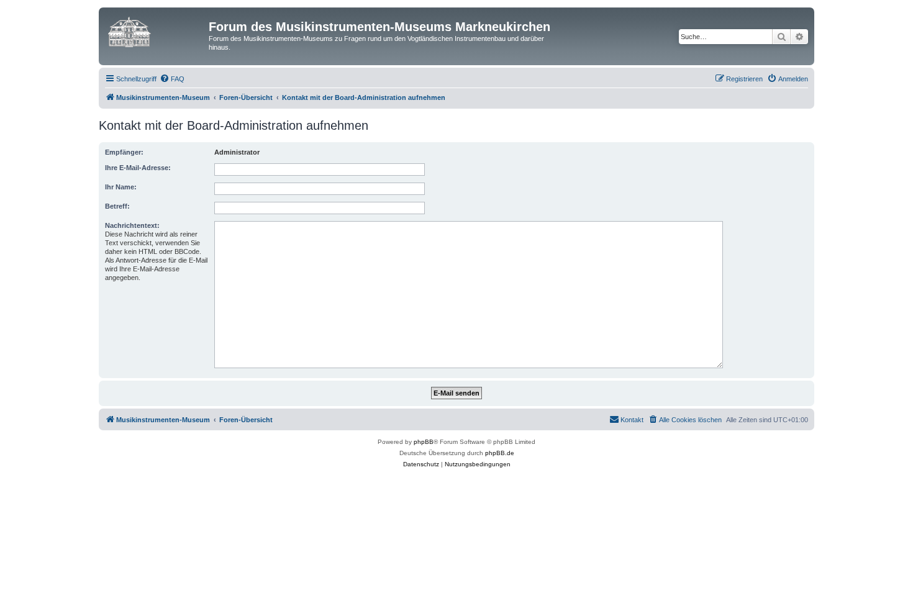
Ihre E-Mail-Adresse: (138, 167)
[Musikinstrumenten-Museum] (155, 30)
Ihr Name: (121, 187)
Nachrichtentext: (132, 225)
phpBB (424, 441)
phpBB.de (499, 453)
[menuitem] (172, 78)
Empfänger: (124, 152)
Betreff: (117, 206)
